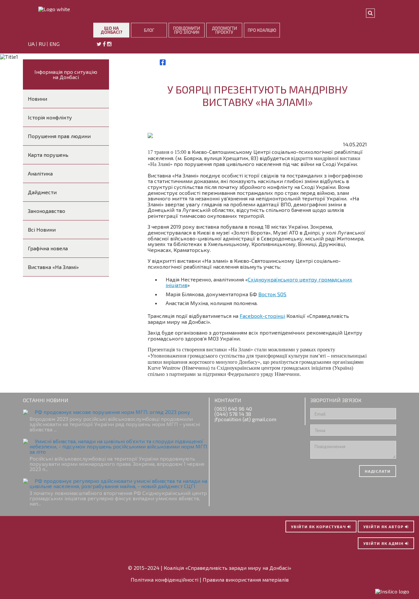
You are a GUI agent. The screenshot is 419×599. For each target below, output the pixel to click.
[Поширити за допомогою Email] (177, 62)
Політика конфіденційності (164, 579)
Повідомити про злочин (186, 30)
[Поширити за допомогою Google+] (170, 62)
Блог (149, 29)
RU (43, 44)
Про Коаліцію (262, 29)
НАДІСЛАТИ (378, 471)
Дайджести (42, 192)
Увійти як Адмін (384, 543)
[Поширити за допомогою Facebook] (163, 62)
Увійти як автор (384, 526)
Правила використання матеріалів (246, 579)
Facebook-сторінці (262, 316)
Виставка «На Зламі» (53, 267)
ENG (55, 44)
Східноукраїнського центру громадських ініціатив (259, 282)
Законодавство (46, 211)
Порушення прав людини (59, 136)
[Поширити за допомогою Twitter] (155, 62)
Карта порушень (48, 155)
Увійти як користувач (319, 526)
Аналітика (40, 173)
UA (32, 44)
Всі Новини (42, 229)
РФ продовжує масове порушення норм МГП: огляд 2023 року (112, 412)
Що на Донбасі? (111, 30)
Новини (37, 98)
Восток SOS (272, 294)
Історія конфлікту (50, 117)
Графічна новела (48, 248)
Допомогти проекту (224, 30)
